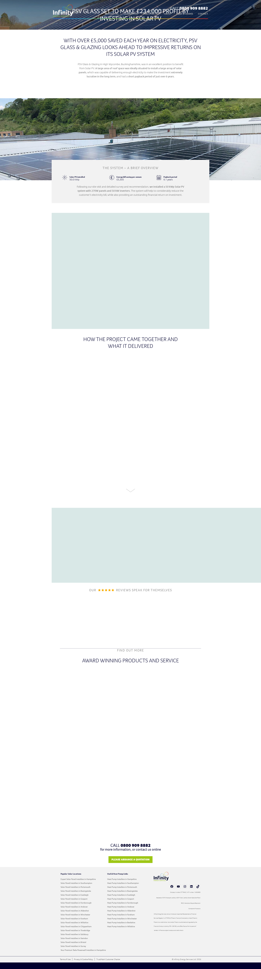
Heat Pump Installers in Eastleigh (121, 895)
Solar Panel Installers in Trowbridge (75, 930)
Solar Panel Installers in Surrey (73, 946)
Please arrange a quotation (130, 859)
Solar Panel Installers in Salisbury (74, 934)
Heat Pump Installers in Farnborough (122, 902)
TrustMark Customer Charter (108, 959)
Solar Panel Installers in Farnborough (76, 902)
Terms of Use (65, 959)
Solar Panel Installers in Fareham (74, 918)
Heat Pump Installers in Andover (120, 906)
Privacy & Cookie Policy (83, 959)
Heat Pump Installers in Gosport (120, 899)
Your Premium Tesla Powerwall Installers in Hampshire (83, 950)
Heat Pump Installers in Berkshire (121, 922)
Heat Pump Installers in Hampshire (121, 879)
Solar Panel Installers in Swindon (74, 938)
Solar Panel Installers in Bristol (73, 942)
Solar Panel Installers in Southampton (76, 883)
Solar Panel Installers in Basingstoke (76, 891)
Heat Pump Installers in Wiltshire (121, 926)
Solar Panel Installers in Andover (74, 906)
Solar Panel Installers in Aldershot (75, 910)
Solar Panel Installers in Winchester (75, 914)
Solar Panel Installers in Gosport (74, 899)
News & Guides (184, 13)
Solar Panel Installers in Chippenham (76, 926)
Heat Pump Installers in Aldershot (121, 910)
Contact (203, 13)
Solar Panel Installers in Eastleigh (74, 895)
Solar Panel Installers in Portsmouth (75, 887)
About (167, 13)
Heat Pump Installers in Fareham (121, 914)
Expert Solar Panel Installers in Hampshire (78, 879)
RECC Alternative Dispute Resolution (190, 903)
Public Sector (151, 13)
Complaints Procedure (194, 909)
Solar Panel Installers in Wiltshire (74, 922)
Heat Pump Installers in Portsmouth (122, 887)
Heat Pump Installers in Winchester (122, 918)
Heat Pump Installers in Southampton (123, 883)
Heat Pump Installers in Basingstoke (122, 891)
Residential (112, 13)
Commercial (131, 13)
